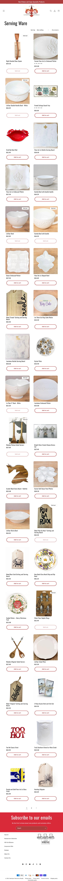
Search (6, 835)
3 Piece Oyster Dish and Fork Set (44, 704)
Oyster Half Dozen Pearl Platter (43, 489)
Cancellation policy (32, 880)
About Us (7, 854)
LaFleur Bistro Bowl (12, 531)
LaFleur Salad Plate (40, 662)
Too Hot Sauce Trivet (12, 747)
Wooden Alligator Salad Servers (15, 662)
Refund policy (28, 878)
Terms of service (45, 878)
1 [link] (26, 808)
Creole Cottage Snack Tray (42, 105)
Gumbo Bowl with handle (41, 234)
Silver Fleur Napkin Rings (41, 618)
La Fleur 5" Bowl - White (13, 403)
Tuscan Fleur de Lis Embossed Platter (45, 61)
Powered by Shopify (19, 878)
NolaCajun (12, 878)
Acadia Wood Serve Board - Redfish (16, 489)
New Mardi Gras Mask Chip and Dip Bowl (44, 575)
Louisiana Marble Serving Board (15, 361)
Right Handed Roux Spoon (14, 61)
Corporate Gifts (8, 846)
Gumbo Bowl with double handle (43, 192)
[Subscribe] (45, 828)
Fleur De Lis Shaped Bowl (41, 276)
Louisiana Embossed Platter (42, 403)
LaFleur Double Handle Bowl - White (17, 105)
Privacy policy (36, 878)
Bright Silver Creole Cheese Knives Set (44, 446)
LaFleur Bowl (10, 234)
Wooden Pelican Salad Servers (15, 445)
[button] (4, 11)
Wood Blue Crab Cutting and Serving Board (17, 575)
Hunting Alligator (39, 789)
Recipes (6, 850)
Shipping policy (54, 878)
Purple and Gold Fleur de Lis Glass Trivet (16, 790)
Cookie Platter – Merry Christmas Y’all (16, 619)
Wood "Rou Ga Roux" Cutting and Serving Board (44, 531)
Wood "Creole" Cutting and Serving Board (16, 318)
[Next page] (36, 808)
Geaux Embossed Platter (13, 276)
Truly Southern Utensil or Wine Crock (45, 747)
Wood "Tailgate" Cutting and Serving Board (17, 705)
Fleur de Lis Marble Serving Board (44, 150)
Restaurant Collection (10, 838)
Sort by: (33, 30)
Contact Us (7, 858)
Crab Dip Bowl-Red (11, 150)
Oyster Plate (38, 361)
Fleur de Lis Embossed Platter (15, 192)
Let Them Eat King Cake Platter (43, 317)
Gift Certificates (9, 842)
